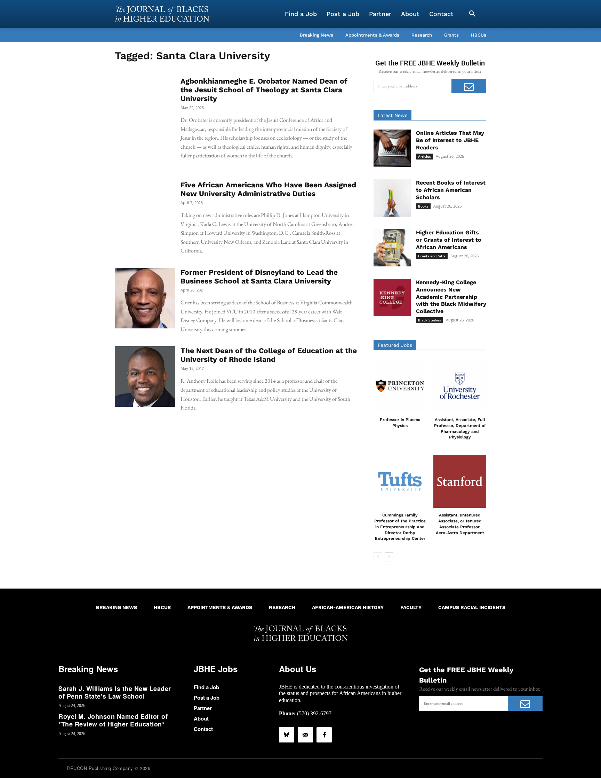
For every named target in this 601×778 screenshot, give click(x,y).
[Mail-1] (305, 734)
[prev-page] (378, 556)
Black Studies (429, 320)
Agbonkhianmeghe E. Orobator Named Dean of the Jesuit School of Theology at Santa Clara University (264, 90)
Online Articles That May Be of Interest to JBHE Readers (450, 140)
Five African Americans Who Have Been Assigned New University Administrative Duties (268, 189)
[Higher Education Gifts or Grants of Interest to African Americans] (392, 247)
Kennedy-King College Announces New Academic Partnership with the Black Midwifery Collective (451, 296)
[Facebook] (324, 734)
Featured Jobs (395, 345)
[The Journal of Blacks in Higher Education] (162, 13)
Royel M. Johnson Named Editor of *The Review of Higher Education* (113, 720)
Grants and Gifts (432, 256)
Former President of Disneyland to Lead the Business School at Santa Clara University (259, 276)
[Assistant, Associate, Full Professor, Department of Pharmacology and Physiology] (459, 385)
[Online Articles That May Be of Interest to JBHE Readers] (392, 148)
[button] (472, 14)
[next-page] (389, 556)
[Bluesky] (286, 734)
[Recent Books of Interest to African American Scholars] (392, 198)
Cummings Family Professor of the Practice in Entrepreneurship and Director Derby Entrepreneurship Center (400, 527)
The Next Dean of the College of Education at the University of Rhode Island (269, 355)
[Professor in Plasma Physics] (400, 385)
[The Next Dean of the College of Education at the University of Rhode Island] (145, 376)
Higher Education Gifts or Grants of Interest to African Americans (448, 239)
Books (423, 206)
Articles (424, 156)
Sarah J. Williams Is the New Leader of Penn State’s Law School (114, 692)
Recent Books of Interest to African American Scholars (451, 190)
